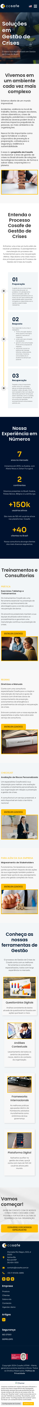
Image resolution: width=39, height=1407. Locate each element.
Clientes (6, 1295)
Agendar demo (8, 1307)
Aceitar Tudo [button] (28, 1404)
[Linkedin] (8, 1279)
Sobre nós (6, 1299)
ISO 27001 (6, 1335)
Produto (6, 1291)
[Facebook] (3, 1279)
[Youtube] (12, 1279)
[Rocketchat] (3, 1319)
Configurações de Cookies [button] (11, 1404)
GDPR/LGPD (7, 1339)
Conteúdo (6, 1303)
